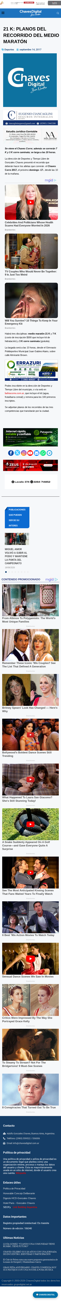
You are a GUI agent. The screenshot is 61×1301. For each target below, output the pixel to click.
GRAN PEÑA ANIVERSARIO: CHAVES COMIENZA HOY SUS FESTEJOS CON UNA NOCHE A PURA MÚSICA (29, 1268)
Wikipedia (21, 1173)
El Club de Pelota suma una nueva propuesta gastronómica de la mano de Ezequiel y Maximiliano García (30, 1260)
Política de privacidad (16, 1152)
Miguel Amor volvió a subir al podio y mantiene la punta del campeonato (16, 556)
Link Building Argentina (25, 1207)
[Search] (57, 13)
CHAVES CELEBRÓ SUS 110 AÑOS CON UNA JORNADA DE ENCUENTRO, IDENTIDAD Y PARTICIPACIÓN (30, 1252)
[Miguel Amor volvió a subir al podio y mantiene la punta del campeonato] (17, 539)
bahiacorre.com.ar (14, 393)
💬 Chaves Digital (45, 1294)
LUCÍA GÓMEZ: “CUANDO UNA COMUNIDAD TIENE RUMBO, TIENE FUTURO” (29, 1245)
